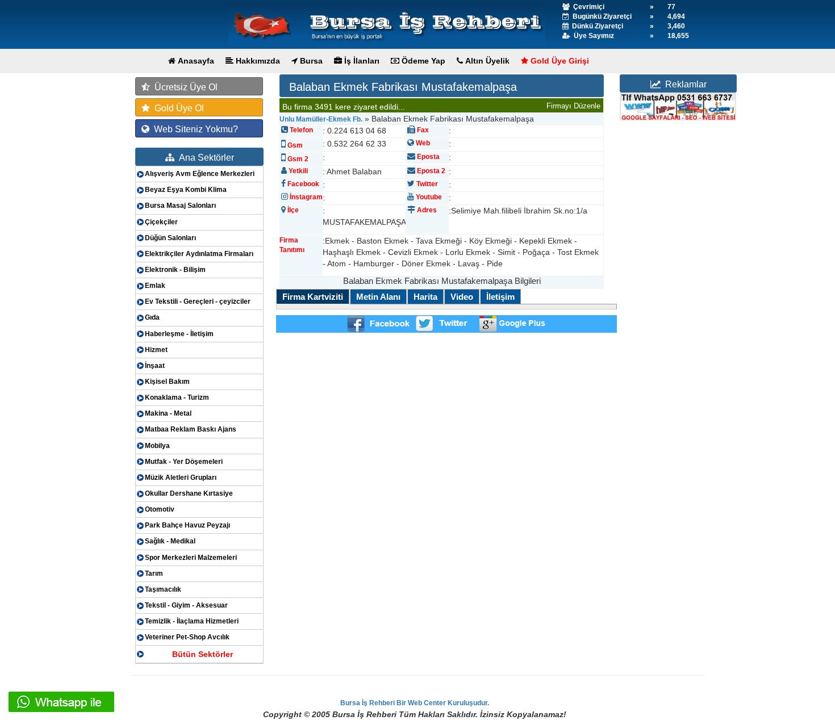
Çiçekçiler (161, 222)
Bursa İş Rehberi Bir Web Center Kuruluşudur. (414, 703)
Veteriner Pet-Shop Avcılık (187, 637)
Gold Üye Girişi (558, 60)
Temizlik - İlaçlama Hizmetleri (192, 621)
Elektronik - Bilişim (175, 270)
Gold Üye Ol (177, 108)
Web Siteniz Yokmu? (193, 129)
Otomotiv (159, 509)
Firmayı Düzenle (573, 106)
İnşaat (155, 366)
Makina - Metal (168, 413)
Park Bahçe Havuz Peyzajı (187, 525)
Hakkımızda (256, 60)
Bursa (310, 60)
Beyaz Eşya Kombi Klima (186, 190)
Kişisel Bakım (167, 382)
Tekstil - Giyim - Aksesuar (186, 605)
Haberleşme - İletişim (179, 334)
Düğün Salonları (170, 238)
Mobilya (157, 446)
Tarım (154, 573)
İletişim (500, 297)
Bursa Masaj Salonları (180, 206)
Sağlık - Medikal (170, 541)
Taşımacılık (163, 589)
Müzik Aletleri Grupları (180, 478)
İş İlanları (360, 60)
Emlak (155, 286)
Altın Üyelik (486, 60)
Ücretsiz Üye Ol (184, 87)
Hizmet (156, 350)
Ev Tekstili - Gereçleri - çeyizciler (197, 301)
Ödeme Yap (422, 60)
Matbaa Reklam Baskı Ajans (190, 429)
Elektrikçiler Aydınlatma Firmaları (199, 254)
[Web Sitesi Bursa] (678, 106)
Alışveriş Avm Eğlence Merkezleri (199, 174)
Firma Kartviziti (312, 297)
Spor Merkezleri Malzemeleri (191, 558)
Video (461, 297)
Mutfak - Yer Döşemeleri (184, 462)
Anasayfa (195, 60)
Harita (425, 297)
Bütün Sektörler (202, 654)
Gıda (152, 317)
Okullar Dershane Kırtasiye (189, 493)
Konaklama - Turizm (177, 397)
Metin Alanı (378, 297)
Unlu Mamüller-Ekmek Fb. (320, 119)
